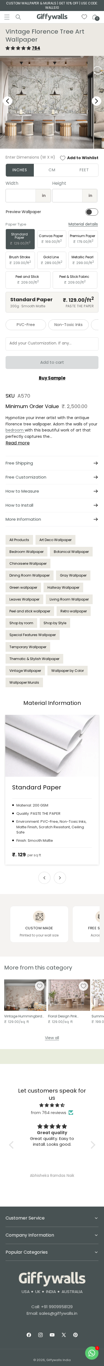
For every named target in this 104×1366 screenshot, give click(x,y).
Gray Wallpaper (73, 575)
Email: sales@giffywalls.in (52, 1313)
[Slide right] (60, 878)
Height (59, 183)
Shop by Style (55, 623)
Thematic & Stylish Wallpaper (34, 658)
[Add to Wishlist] (39, 986)
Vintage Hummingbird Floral (23, 1016)
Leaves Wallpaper (24, 599)
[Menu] (7, 17)
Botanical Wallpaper (71, 551)
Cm (52, 170)
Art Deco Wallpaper (55, 539)
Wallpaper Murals (24, 682)
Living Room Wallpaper (69, 599)
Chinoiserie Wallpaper (28, 563)
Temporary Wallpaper (27, 647)
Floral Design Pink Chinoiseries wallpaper (67, 1016)
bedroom (15, 430)
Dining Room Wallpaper (29, 575)
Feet (84, 170)
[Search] (18, 17)
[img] (52, 1105)
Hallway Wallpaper (63, 587)
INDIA (51, 1291)
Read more (18, 443)
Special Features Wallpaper (32, 634)
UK (37, 1291)
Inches (19, 170)
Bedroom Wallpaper (26, 551)
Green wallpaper (23, 587)
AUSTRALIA (72, 1291)
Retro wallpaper (73, 611)
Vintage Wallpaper (25, 670)
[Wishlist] (84, 17)
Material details (83, 224)
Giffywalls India (58, 1360)
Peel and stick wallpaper (29, 611)
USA (26, 1291)
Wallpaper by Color (67, 670)
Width (12, 183)
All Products (19, 539)
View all (52, 1038)
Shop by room (21, 623)
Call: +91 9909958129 (52, 1307)
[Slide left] (44, 878)
